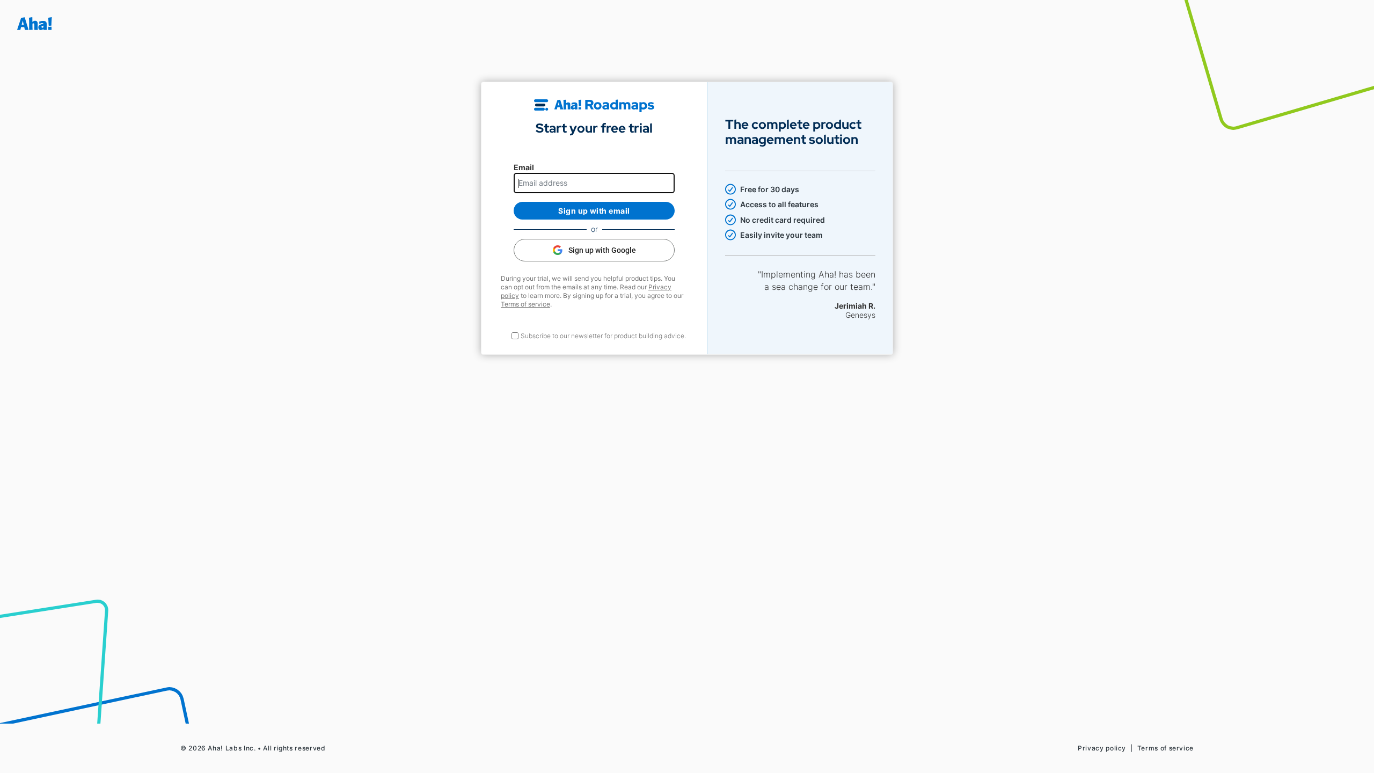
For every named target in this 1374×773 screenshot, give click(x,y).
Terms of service (525, 304)
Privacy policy (1102, 748)
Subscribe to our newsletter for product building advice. (603, 336)
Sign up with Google (602, 250)
